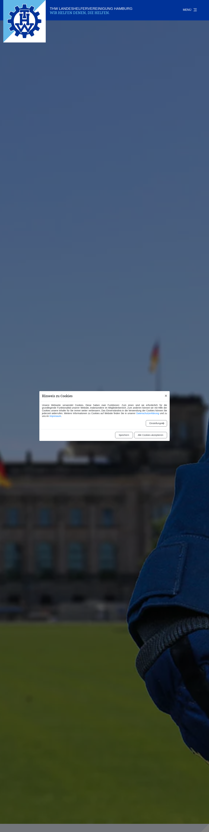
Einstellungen (156, 423)
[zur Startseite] (24, 21)
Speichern (124, 435)
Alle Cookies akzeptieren (150, 435)
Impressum (55, 416)
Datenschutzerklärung (147, 413)
